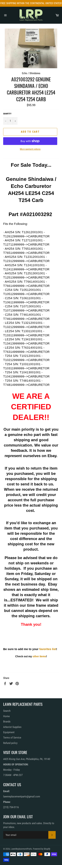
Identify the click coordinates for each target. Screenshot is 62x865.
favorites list (47, 649)
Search (6, 710)
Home (6, 716)
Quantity (7, 114)
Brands (6, 721)
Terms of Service (12, 737)
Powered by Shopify (41, 849)
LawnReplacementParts (21, 849)
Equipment (8, 732)
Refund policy (10, 743)
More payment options (30, 149)
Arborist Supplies (12, 727)
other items (39, 656)
